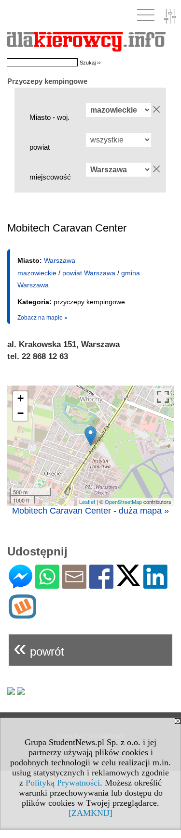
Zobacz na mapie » (42, 317)
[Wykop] (22, 614)
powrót (39, 647)
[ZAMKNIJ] (90, 813)
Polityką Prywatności (63, 782)
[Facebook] (101, 584)
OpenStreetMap (123, 501)
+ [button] (20, 398)
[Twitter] (128, 582)
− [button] (20, 413)
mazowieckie (36, 273)
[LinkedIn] (155, 584)
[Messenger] (20, 584)
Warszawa (59, 260)
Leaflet (87, 501)
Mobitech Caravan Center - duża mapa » (90, 511)
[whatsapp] (47, 584)
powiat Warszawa (88, 273)
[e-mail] (74, 584)
